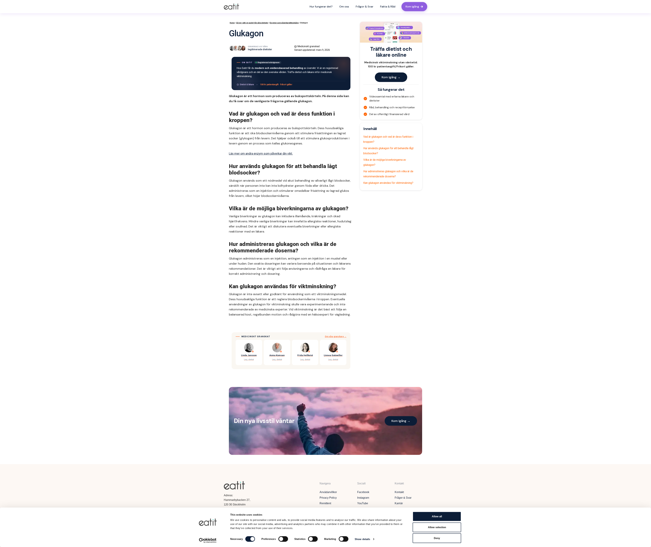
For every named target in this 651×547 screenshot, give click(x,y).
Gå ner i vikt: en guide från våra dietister (252, 23)
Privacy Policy (328, 497)
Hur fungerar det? (321, 6)
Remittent (325, 503)
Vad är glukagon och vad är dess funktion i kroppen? (388, 139)
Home (232, 23)
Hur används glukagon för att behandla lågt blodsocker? (388, 151)
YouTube (362, 503)
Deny (437, 538)
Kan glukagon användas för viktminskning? (388, 182)
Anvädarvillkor (328, 492)
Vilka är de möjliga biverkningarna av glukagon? (384, 162)
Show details (362, 538)
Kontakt (399, 492)
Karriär (399, 503)
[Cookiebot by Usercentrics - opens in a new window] (208, 540)
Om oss (344, 6)
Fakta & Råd (387, 6)
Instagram (363, 497)
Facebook (363, 492)
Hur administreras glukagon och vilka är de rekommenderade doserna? (388, 174)
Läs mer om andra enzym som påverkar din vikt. (261, 153)
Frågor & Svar (364, 6)
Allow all (437, 516)
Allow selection (437, 527)
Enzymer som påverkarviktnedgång (284, 23)
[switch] (283, 539)
